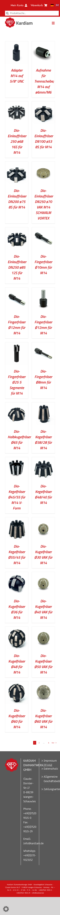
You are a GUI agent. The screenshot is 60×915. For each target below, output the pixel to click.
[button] (6, 909)
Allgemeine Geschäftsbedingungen (48, 779)
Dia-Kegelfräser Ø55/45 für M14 (16, 554)
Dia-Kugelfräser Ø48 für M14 (16, 664)
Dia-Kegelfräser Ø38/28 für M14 (43, 440)
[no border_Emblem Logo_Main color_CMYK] (10, 19)
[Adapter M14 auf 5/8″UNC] (16, 43)
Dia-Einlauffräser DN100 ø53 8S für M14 (43, 139)
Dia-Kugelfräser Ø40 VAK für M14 (43, 609)
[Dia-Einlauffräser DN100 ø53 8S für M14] (43, 104)
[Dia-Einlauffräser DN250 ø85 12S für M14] (16, 229)
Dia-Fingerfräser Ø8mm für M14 (43, 379)
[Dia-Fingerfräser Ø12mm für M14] (16, 290)
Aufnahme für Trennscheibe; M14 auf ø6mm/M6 (44, 81)
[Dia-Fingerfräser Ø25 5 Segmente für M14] (16, 344)
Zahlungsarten (48, 789)
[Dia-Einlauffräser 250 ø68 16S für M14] (16, 104)
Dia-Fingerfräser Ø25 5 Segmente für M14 (17, 382)
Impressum (48, 761)
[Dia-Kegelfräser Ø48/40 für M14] (43, 459)
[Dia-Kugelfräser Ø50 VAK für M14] (43, 629)
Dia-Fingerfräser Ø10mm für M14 (43, 264)
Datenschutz (48, 769)
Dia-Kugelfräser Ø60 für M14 (16, 719)
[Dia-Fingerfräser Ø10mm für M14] (43, 229)
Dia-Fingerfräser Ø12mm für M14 (17, 325)
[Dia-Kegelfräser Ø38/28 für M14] (43, 405)
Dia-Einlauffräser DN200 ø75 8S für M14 (17, 199)
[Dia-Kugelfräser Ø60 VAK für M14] (43, 684)
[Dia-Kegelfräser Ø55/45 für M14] (16, 519)
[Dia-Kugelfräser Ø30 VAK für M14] (43, 519)
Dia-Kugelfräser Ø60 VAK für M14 (43, 719)
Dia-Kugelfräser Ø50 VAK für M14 (43, 664)
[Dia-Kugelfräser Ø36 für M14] (16, 574)
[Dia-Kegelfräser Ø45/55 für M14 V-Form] (16, 459)
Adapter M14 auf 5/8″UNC (17, 75)
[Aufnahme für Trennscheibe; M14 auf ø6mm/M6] (43, 43)
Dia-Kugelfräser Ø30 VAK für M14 (43, 554)
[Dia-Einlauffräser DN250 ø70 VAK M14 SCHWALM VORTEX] (43, 164)
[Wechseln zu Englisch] (57, 5)
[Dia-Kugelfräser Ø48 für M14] (16, 629)
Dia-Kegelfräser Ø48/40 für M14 (43, 494)
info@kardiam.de (33, 843)
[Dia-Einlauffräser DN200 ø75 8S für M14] (16, 164)
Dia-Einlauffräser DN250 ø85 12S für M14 (17, 267)
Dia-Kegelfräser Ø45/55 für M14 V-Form (16, 497)
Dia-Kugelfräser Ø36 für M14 (16, 609)
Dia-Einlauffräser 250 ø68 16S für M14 (17, 141)
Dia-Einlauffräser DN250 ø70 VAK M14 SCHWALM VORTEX (43, 204)
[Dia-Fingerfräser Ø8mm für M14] (43, 344)
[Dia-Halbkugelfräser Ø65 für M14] (16, 405)
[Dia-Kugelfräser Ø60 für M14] (16, 684)
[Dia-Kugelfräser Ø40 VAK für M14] (43, 574)
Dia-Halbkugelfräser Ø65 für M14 (19, 440)
